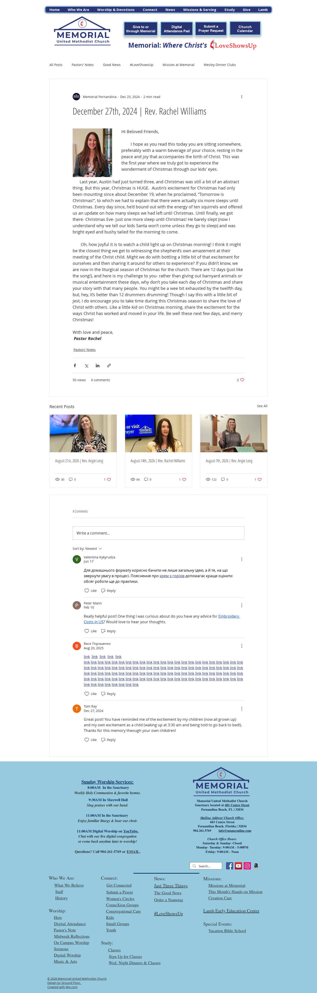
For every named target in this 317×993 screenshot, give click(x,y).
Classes (114, 950)
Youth (111, 930)
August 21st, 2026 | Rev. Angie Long (79, 460)
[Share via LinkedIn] (97, 365)
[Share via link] (109, 365)
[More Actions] (241, 559)
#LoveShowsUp (141, 64)
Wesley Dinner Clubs (220, 64)
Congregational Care (123, 911)
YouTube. (131, 831)
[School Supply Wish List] (256, 865)
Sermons (61, 948)
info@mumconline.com (235, 830)
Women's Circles (120, 898)
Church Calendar (245, 29)
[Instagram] (247, 865)
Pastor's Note (65, 930)
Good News (112, 64)
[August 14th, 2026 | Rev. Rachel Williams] (158, 433)
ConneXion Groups (122, 905)
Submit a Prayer (119, 892)
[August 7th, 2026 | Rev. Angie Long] (233, 433)
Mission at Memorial (178, 64)
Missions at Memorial (226, 885)
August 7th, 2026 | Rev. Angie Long (229, 460)
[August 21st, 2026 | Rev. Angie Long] (83, 433)
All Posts (55, 64)
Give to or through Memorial (140, 29)
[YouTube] (238, 865)
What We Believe (69, 885)
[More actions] (241, 96)
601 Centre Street (237, 805)
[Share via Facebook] (75, 365)
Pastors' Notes (83, 64)
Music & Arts (65, 961)
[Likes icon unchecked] (87, 590)
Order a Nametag (168, 899)
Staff (59, 891)
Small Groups (117, 923)
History (61, 898)
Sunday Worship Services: (107, 781)
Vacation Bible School (227, 930)
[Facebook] (229, 865)
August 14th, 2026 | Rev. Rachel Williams (158, 460)
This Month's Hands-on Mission (235, 891)
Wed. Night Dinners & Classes (135, 962)
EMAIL (133, 851)
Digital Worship (67, 955)
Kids (110, 917)
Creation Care (220, 898)
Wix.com (72, 987)
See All (262, 406)
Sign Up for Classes (125, 956)
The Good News (167, 892)
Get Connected (119, 885)
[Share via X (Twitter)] (86, 365)
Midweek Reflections (72, 936)
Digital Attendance (70, 923)
